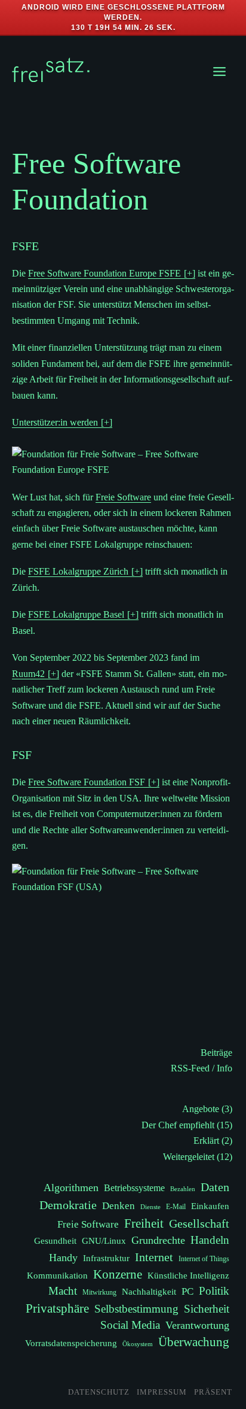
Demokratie (68, 1204)
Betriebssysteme (134, 1188)
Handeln (209, 1240)
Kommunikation (57, 1275)
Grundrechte (158, 1240)
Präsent (213, 1391)
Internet (154, 1257)
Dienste (150, 1207)
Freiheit (144, 1223)
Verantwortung (197, 1325)
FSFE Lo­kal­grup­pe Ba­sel (76, 614)
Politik (214, 1291)
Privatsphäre (57, 1308)
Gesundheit (55, 1241)
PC (187, 1291)
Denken (118, 1205)
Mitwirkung (99, 1292)
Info (224, 1068)
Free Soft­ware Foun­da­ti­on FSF (86, 782)
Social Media (130, 1325)
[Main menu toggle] (219, 71)
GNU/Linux (104, 1240)
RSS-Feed (190, 1068)
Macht (62, 1291)
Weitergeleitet (188, 1157)
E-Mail (176, 1206)
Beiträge (216, 1052)
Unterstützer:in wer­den (55, 422)
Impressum (162, 1391)
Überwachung (193, 1342)
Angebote (200, 1109)
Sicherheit (206, 1308)
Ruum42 (28, 674)
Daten (215, 1187)
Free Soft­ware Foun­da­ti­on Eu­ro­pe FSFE (104, 273)
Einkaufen (210, 1206)
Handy (63, 1258)
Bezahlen (182, 1189)
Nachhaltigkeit (149, 1291)
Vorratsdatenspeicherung (71, 1343)
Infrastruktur (106, 1258)
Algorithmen (71, 1188)
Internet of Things (204, 1259)
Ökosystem (137, 1344)
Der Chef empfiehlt (178, 1125)
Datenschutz (99, 1391)
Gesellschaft (199, 1223)
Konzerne (117, 1274)
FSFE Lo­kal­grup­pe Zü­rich (78, 571)
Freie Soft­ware (123, 497)
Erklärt (206, 1140)
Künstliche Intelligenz (188, 1275)
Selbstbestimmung (136, 1308)
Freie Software (88, 1224)
